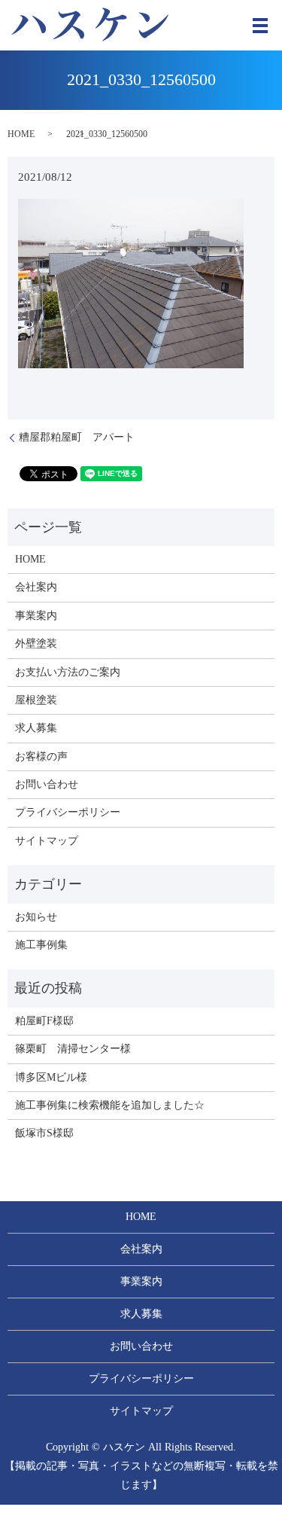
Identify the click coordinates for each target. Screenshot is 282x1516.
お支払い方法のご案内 (67, 672)
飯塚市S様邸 (44, 1133)
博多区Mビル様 (51, 1077)
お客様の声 (41, 756)
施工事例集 (41, 944)
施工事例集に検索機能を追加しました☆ (110, 1105)
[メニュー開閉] (260, 25)
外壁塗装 (36, 643)
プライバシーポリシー (67, 812)
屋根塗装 (36, 700)
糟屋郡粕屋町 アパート (77, 437)
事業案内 (36, 615)
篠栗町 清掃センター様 (73, 1048)
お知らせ (36, 917)
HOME (21, 134)
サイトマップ (46, 840)
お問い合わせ (46, 784)
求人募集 (36, 728)
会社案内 (36, 587)
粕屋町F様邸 (44, 1020)
